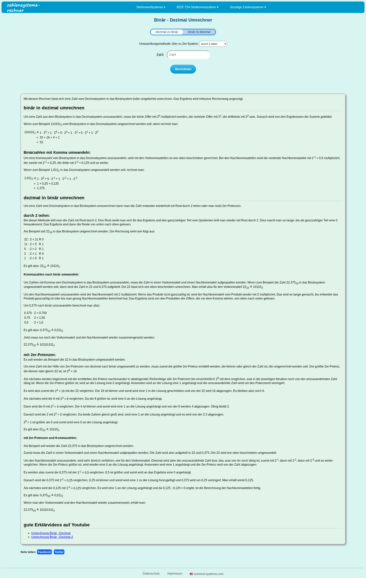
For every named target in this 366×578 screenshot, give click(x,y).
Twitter (59, 551)
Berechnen (183, 69)
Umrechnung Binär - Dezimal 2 (52, 537)
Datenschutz (151, 573)
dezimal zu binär (167, 32)
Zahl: (161, 55)
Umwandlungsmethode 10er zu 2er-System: (168, 43)
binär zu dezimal (199, 32)
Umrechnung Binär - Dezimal (51, 533)
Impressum (174, 573)
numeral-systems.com (208, 574)
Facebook (44, 551)
